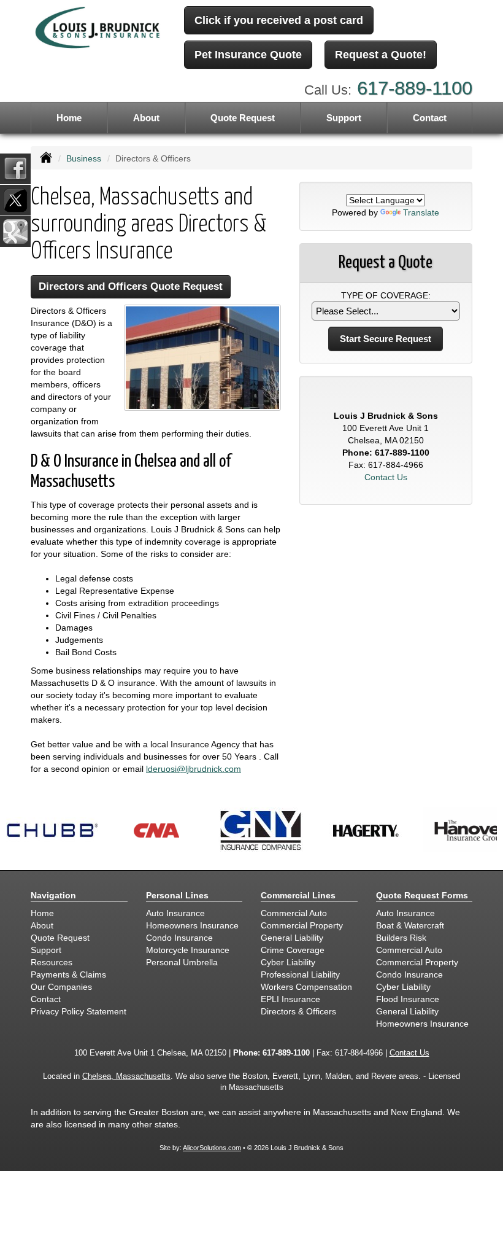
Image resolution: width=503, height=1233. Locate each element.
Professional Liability (300, 974)
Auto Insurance (175, 913)
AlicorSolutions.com (212, 1147)
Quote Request (60, 938)
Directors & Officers (298, 1011)
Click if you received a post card (278, 20)
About (146, 117)
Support (46, 950)
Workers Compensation (306, 987)
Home (69, 117)
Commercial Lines (298, 895)
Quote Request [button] (242, 117)
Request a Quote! (380, 55)
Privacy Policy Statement (78, 1011)
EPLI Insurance (290, 999)
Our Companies (61, 987)
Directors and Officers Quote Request (131, 286)
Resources (51, 962)
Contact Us (385, 477)
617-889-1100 (414, 88)
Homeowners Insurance (192, 925)
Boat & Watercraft (410, 925)
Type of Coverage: (386, 295)
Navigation (53, 895)
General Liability (292, 938)
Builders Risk (401, 938)
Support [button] (343, 117)
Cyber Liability (288, 962)
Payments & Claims (68, 974)
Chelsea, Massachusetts (126, 1076)
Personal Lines (177, 895)
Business (83, 158)
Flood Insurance (407, 999)
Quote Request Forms (422, 895)
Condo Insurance (179, 938)
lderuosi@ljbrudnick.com (193, 769)
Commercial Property (302, 925)
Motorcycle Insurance (187, 950)
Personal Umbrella (182, 962)
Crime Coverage (292, 950)
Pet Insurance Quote (248, 55)
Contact (430, 117)
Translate (421, 212)
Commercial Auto (294, 913)
